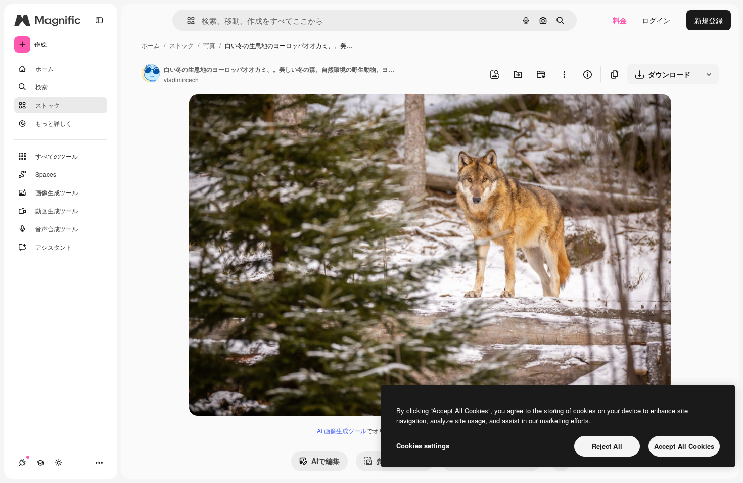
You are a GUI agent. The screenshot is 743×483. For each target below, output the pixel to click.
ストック (181, 45)
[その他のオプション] (564, 74)
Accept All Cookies (684, 446)
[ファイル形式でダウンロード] (709, 74)
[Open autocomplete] (187, 20)
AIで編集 (325, 461)
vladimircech (181, 79)
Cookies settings (422, 445)
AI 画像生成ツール (341, 430)
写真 (209, 45)
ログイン (656, 20)
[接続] (22, 463)
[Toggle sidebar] (99, 20)
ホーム (151, 45)
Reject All (607, 446)
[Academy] (40, 463)
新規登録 (708, 20)
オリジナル (258, 114)
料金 (620, 20)
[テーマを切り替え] (59, 463)
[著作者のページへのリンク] (151, 74)
